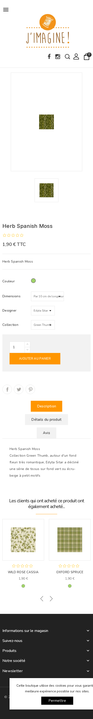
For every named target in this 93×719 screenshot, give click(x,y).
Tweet (18, 389)
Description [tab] (46, 406)
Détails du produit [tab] (46, 419)
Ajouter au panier (35, 359)
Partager (7, 389)
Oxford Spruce (69, 572)
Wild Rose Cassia (23, 572)
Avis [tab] (46, 432)
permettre (57, 700)
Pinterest (30, 389)
